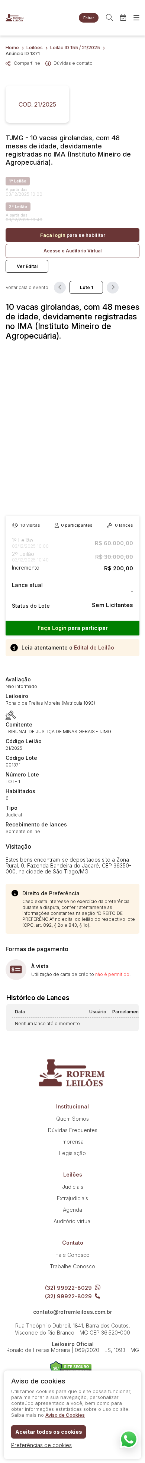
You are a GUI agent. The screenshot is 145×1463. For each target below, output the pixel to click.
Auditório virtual (72, 1221)
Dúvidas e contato (73, 63)
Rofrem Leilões (15, 18)
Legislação (72, 1153)
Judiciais (72, 1187)
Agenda (72, 1210)
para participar (73, 628)
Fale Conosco (72, 1255)
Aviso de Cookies (65, 1415)
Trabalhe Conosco (72, 1266)
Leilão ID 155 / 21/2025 (75, 47)
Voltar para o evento (27, 287)
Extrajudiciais (72, 1198)
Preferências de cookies (41, 1445)
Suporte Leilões (70, 1368)
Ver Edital (27, 266)
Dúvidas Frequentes (72, 1130)
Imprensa (72, 1141)
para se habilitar (72, 235)
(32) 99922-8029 (68, 1288)
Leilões (34, 47)
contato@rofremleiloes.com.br (72, 1312)
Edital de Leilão (94, 647)
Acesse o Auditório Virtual (73, 251)
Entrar (88, 18)
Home (12, 47)
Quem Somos (72, 1118)
